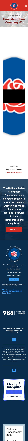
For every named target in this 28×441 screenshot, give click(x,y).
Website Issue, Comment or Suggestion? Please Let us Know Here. (12, 291)
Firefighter (14, 166)
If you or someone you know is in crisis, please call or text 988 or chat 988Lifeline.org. (14, 330)
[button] (23, 6)
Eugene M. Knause (14, 169)
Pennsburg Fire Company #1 (14, 172)
